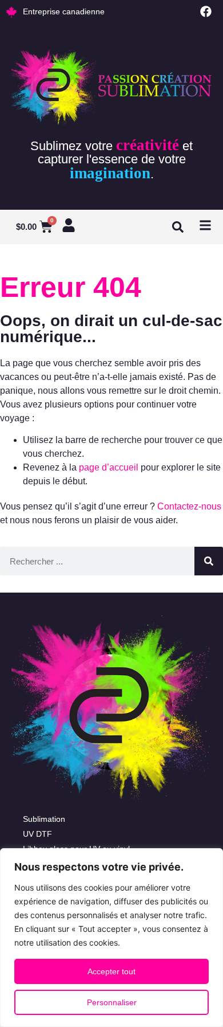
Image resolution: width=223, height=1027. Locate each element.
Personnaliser (112, 1002)
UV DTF (37, 833)
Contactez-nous (189, 506)
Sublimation (44, 819)
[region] (111, 937)
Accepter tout (111, 971)
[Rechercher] (208, 561)
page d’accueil (108, 467)
